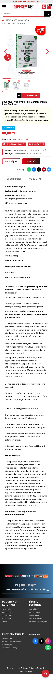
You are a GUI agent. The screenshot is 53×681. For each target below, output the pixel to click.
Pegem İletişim (26, 584)
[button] (6, 51)
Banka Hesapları (8, 615)
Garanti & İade (34, 615)
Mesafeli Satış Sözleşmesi (38, 621)
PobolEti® (17, 668)
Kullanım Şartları (8, 645)
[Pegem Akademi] (11, 576)
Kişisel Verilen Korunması (11, 642)
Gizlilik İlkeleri (7, 638)
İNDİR (28, 95)
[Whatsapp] (29, 169)
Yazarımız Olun (7, 612)
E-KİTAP (8, 20)
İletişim (4, 621)
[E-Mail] (49, 169)
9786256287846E (20, 139)
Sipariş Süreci (34, 609)
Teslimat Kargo (34, 612)
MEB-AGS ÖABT (20, 20)
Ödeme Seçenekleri (36, 618)
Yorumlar (35, 179)
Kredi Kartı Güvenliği (9, 648)
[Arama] (47, 14)
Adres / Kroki (6, 618)
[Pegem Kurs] (41, 576)
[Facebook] (34, 169)
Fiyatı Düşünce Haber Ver (16, 144)
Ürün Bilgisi (14, 179)
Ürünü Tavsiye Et (38, 144)
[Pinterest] (44, 169)
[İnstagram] (48, 641)
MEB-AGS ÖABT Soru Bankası (14, 23)
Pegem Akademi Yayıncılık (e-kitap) (29, 150)
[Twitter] (39, 169)
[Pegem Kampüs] (26, 576)
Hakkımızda (6, 609)
